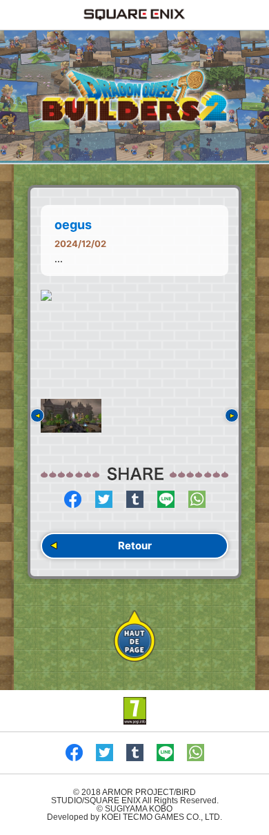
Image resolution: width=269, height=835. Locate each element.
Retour (135, 545)
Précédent (37, 415)
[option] (134, 295)
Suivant (232, 415)
